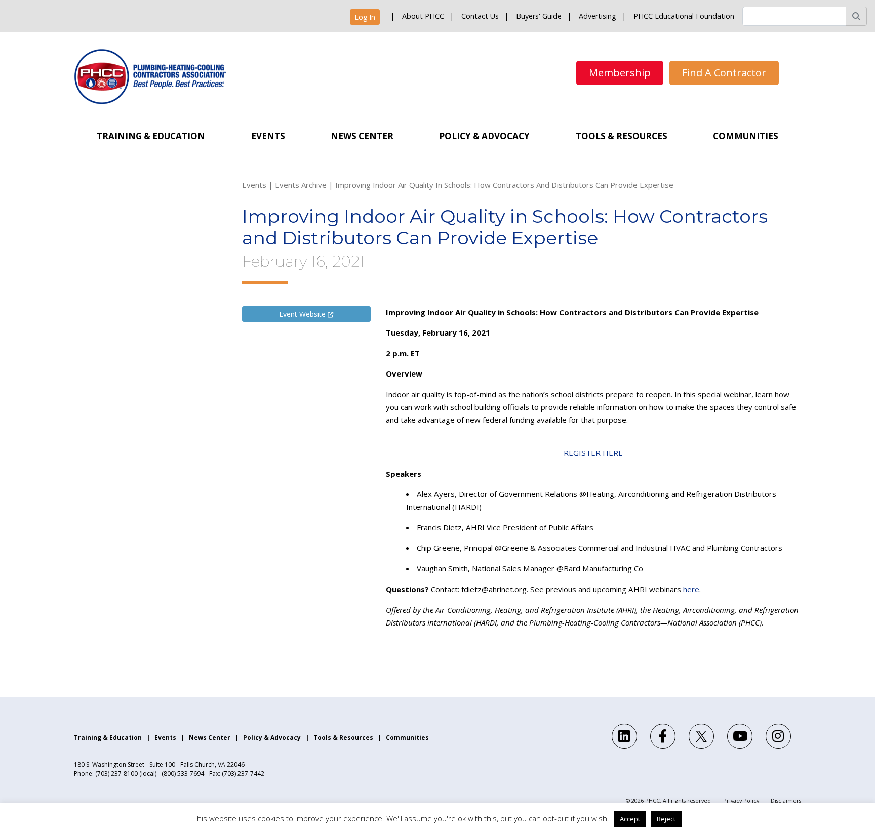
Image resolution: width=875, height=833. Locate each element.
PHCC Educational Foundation (683, 16)
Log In (364, 17)
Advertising (597, 16)
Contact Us (480, 16)
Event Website (303, 314)
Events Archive (301, 185)
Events (268, 136)
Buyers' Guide (539, 16)
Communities (745, 136)
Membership (620, 72)
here (691, 589)
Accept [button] (630, 818)
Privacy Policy (741, 800)
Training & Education (151, 136)
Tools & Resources (621, 136)
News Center (362, 136)
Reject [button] (666, 818)
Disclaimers (786, 800)
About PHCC (423, 16)
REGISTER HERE (593, 453)
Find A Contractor (724, 72)
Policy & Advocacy (484, 136)
